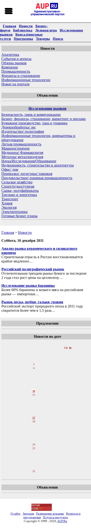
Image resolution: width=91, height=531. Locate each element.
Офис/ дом (9, 169)
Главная (9, 26)
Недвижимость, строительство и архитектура (37, 165)
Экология (9, 207)
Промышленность (15, 71)
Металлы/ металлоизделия (22, 157)
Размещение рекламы (50, 513)
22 (33, 437)
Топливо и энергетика (19, 195)
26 (33, 452)
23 (33, 440)
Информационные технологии (25, 80)
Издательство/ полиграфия (22, 131)
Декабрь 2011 (34, 343)
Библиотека (22, 30)
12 (33, 399)
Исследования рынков (47, 108)
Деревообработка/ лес (18, 127)
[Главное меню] (9, 11)
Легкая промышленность (21, 144)
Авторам (28, 513)
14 (33, 406)
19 (33, 425)
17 (33, 417)
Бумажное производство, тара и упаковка (34, 123)
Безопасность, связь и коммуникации (31, 115)
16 (33, 414)
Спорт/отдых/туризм (17, 186)
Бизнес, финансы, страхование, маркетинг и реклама (43, 119)
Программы (23, 39)
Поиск (58, 39)
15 (33, 410)
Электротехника (14, 212)
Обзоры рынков (14, 63)
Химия (6, 203)
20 (33, 429)
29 (33, 463)
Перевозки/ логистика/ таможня (26, 174)
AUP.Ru (62, 521)
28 (33, 460)
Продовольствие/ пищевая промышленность (36, 178)
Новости (26, 26)
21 (33, 433)
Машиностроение (15, 148)
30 (33, 467)
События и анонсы (16, 59)
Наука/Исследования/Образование (28, 161)
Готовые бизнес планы (19, 216)
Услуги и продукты (55, 517)
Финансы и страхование (20, 76)
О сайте (15, 513)
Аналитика (10, 55)
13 (33, 402)
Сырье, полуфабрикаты (20, 191)
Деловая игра (46, 30)
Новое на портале (15, 84)
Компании (9, 67)
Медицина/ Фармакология (22, 153)
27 (33, 456)
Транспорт (9, 199)
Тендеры (43, 39)
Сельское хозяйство (16, 182)
